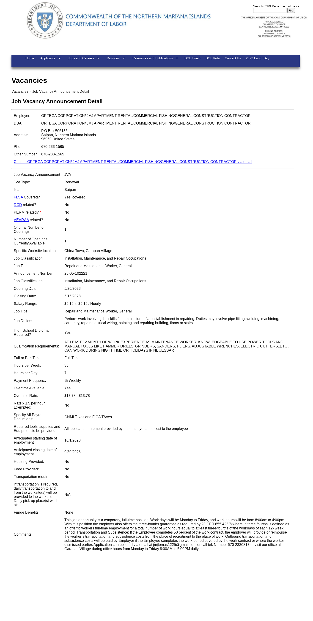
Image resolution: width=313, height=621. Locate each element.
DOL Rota (213, 58)
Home (29, 58)
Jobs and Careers (81, 58)
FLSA (18, 197)
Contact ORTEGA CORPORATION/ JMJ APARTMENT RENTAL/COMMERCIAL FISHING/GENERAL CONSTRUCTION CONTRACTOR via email (133, 162)
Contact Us (233, 58)
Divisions (113, 58)
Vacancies (20, 91)
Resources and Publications (152, 58)
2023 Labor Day (257, 58)
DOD (18, 205)
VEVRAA (21, 220)
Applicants (47, 58)
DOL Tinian (192, 58)
